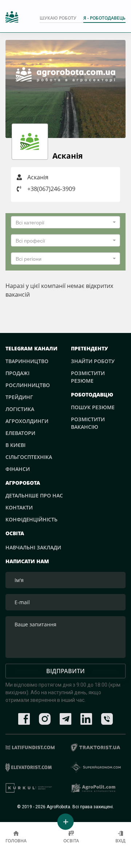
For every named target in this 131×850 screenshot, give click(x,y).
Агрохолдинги (26, 421)
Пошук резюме (93, 407)
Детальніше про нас (34, 495)
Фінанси (17, 468)
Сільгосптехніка (28, 457)
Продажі (17, 373)
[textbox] (63, 222)
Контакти (19, 507)
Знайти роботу (93, 361)
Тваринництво (26, 361)
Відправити (65, 671)
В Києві (15, 445)
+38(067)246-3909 (51, 189)
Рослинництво (27, 385)
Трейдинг (19, 397)
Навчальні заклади (33, 547)
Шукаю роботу (58, 18)
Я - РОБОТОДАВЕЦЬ (104, 18)
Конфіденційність (31, 519)
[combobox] (65, 222)
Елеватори (20, 433)
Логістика (19, 409)
